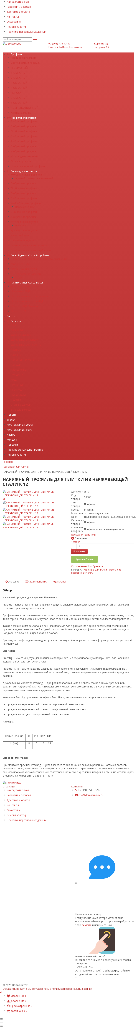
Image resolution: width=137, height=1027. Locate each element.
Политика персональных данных (26, 31)
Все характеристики (83, 534)
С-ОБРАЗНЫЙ (19, 77)
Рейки (18, 277)
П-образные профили (24, 188)
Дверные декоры (21, 334)
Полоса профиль (21, 161)
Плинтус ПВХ (19, 311)
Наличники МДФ (21, 291)
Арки (14, 324)
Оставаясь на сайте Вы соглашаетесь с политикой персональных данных (47, 988)
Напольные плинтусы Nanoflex (29, 296)
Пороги (11, 414)
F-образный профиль (24, 146)
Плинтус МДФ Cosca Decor (27, 282)
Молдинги (17, 374)
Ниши (14, 379)
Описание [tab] (13, 581)
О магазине (14, 21)
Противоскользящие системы (29, 245)
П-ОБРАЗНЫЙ (19, 67)
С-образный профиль (24, 136)
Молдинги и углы (21, 264)
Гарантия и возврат (19, 6)
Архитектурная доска (20, 424)
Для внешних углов (26, 222)
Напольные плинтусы (24, 269)
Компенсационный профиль (28, 166)
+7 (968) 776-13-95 (59, 43)
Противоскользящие (23, 57)
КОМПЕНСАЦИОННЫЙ (25, 107)
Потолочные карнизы (28, 274)
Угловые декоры (21, 409)
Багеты (11, 316)
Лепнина (16, 321)
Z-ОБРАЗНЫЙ (19, 97)
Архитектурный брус (19, 429)
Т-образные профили (28, 203)
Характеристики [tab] (37, 581)
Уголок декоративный (24, 156)
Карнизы (16, 349)
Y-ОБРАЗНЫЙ (19, 102)
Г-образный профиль (24, 126)
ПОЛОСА (16, 92)
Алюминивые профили (28, 174)
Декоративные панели (24, 339)
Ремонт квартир (17, 26)
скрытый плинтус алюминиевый (34, 178)
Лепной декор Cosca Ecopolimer (30, 255)
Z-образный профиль (24, 141)
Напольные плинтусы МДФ (27, 301)
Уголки (11, 419)
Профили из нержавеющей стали (31, 250)
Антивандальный (21, 112)
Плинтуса (20, 225)
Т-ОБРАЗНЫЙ (19, 72)
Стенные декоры (21, 404)
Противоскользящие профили (25, 449)
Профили (16, 54)
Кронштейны (18, 369)
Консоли (16, 364)
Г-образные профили (24, 193)
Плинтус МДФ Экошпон (25, 306)
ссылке (87, 925)
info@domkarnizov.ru (90, 795)
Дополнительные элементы (28, 286)
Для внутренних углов (24, 230)
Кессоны (16, 354)
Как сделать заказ (18, 1)
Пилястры (17, 384)
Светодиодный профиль (25, 62)
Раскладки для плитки (24, 171)
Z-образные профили (24, 212)
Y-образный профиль (24, 151)
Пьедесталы (18, 394)
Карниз (11, 434)
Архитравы (17, 329)
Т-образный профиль (24, 121)
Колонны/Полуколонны (25, 359)
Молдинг (12, 439)
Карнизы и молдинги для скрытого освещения (39, 259)
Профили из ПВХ (25, 207)
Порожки (12, 444)
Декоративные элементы (26, 344)
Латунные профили (22, 240)
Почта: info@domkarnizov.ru (65, 47)
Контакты (13, 16)
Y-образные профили (24, 217)
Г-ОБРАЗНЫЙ (19, 82)
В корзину (79, 551)
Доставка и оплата (18, 11)
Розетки (16, 399)
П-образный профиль (24, 131)
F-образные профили (24, 183)
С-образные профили (24, 198)
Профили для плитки (23, 117)
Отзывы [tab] (61, 581)
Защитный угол (20, 235)
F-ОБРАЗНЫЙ (19, 87)
